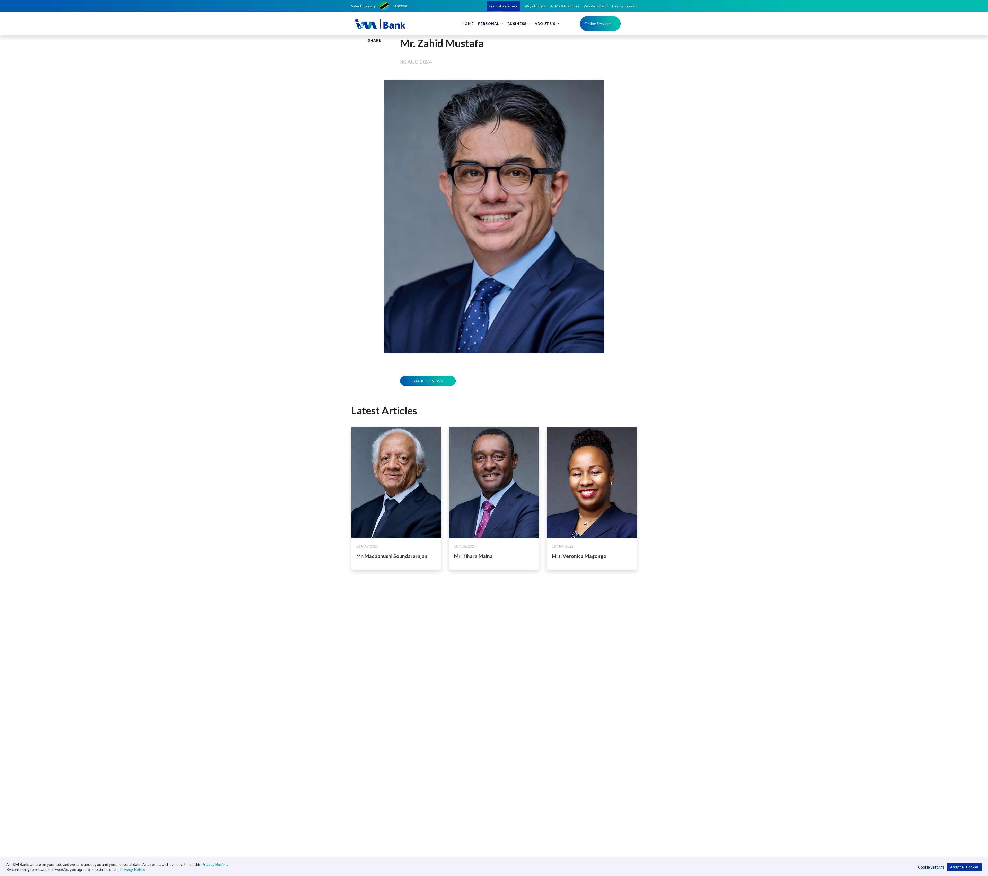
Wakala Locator (596, 6)
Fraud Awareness (503, 6)
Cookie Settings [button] (931, 867)
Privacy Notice (214, 864)
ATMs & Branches (564, 6)
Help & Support (624, 6)
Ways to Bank (535, 6)
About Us (545, 23)
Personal (488, 23)
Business (516, 23)
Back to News (428, 381)
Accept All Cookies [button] (964, 867)
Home (468, 23)
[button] (396, 6)
